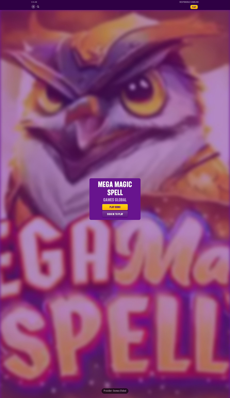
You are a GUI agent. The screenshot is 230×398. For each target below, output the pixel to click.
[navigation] (33, 7)
